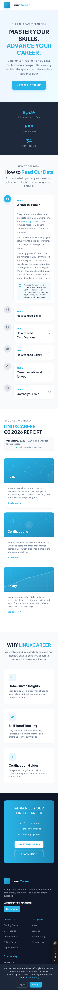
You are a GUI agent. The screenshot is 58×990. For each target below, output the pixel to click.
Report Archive (11, 947)
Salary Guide (10, 942)
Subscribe (12, 909)
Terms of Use (38, 942)
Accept (35, 984)
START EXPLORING (29, 844)
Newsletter (9, 962)
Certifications (10, 936)
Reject (22, 984)
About (35, 925)
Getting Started (11, 925)
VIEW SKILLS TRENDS (29, 85)
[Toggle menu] (51, 5)
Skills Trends (10, 930)
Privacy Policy (38, 936)
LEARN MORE (29, 854)
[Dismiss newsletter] (55, 943)
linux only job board (30, 221)
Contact (36, 930)
